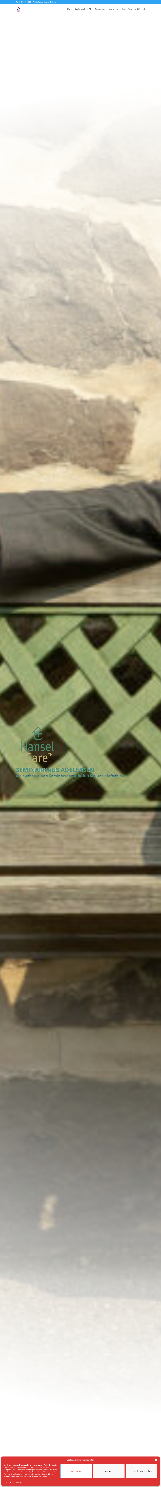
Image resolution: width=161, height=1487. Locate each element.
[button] (156, 1460)
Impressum (20, 1482)
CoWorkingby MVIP (83, 9)
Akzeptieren (76, 1471)
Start (69, 9)
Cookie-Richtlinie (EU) (131, 9)
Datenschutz (9, 1482)
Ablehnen (109, 1471)
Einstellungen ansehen (141, 1471)
